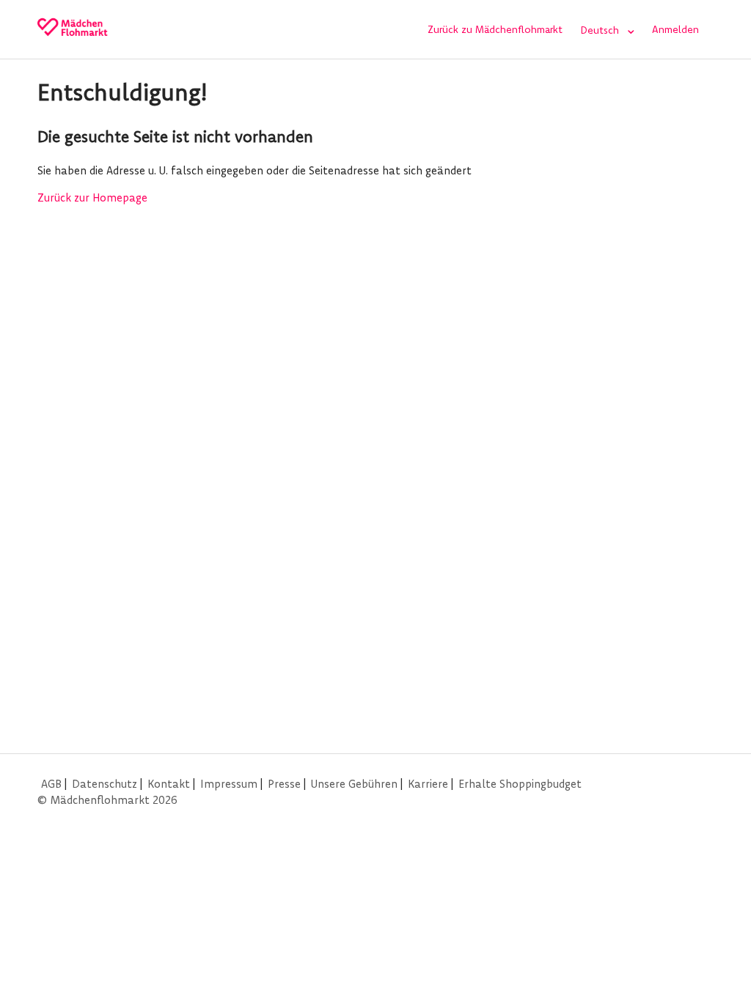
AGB (51, 784)
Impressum (228, 784)
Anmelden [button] (675, 29)
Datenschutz (104, 784)
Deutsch (601, 30)
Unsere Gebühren (354, 784)
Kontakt (168, 784)
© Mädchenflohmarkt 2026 (107, 800)
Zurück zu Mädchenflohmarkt (495, 29)
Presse (284, 784)
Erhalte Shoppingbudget (520, 784)
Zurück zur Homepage (92, 197)
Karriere (428, 784)
